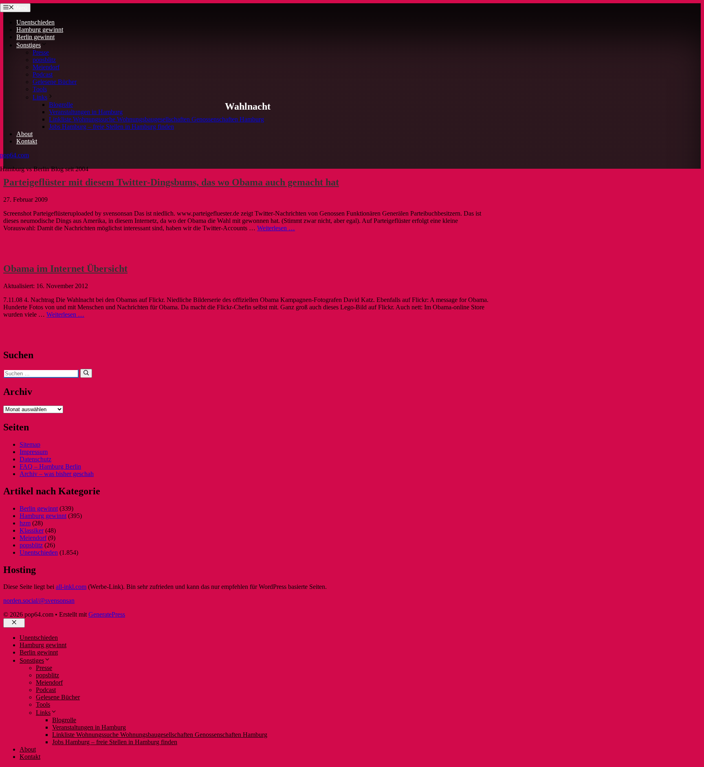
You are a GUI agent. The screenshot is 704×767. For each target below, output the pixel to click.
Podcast (43, 74)
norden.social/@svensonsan (39, 600)
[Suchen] (86, 373)
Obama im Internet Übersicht (65, 268)
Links (40, 97)
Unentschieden (35, 22)
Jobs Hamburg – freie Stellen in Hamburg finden (111, 126)
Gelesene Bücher (55, 81)
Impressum (34, 451)
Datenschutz (35, 459)
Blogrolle (61, 104)
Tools (40, 89)
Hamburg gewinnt (39, 29)
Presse (41, 52)
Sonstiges (28, 45)
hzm (25, 523)
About (24, 133)
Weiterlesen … (276, 228)
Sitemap (30, 444)
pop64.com (14, 155)
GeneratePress (106, 614)
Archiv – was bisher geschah (57, 473)
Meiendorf (46, 67)
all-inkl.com (71, 586)
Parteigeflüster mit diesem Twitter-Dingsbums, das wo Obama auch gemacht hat (171, 182)
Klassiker (32, 530)
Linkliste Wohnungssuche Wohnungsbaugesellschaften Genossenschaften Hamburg (156, 119)
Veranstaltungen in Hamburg (86, 111)
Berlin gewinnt (35, 36)
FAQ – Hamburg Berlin (50, 466)
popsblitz (44, 59)
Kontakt (26, 141)
